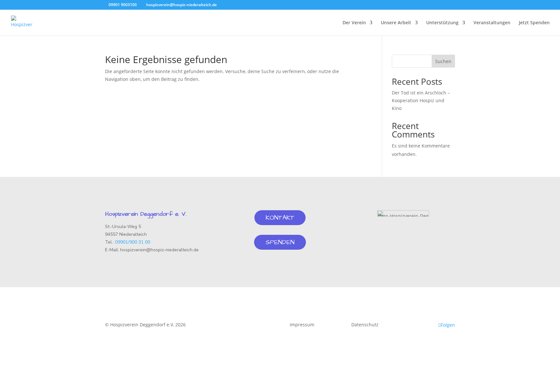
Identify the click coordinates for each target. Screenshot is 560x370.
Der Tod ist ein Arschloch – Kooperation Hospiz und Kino (421, 100)
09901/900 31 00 (132, 242)
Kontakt (280, 217)
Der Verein (354, 23)
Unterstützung (442, 23)
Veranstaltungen (491, 23)
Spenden (280, 242)
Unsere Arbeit (396, 23)
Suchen (443, 61)
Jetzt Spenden (534, 23)
